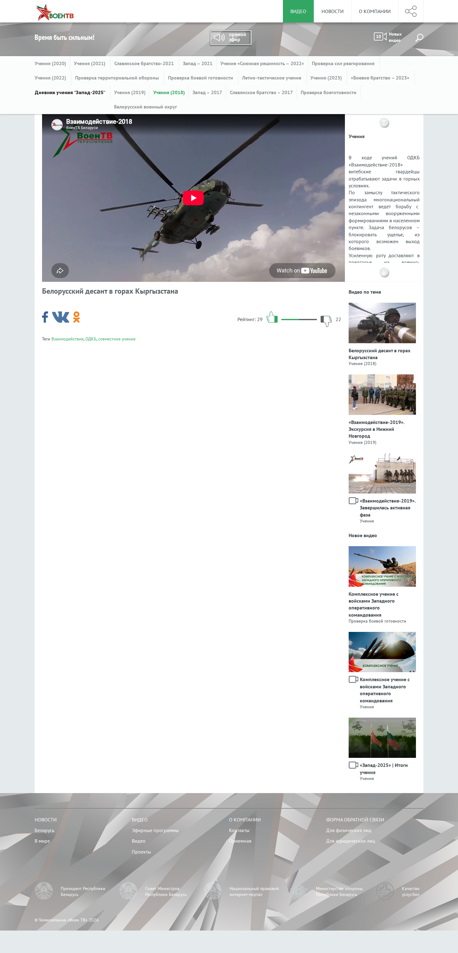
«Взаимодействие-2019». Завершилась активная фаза (386, 508)
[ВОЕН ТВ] (55, 11)
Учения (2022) (51, 78)
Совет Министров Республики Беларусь (166, 892)
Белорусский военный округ (145, 106)
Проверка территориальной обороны (117, 78)
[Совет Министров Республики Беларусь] (128, 891)
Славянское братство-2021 (144, 63)
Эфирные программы (155, 830)
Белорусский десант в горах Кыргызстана (379, 353)
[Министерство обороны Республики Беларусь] (299, 892)
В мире (42, 841)
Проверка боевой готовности (201, 78)
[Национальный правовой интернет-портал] (212, 891)
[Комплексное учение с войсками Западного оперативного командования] (382, 549)
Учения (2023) (326, 78)
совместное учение (117, 339)
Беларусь (44, 830)
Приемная (240, 841)
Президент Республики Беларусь (83, 892)
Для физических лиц (348, 830)
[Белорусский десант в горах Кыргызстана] (382, 306)
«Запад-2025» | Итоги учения (384, 768)
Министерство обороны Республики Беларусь (339, 892)
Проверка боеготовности (328, 92)
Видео (140, 819)
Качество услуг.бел (411, 892)
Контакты (239, 830)
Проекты (141, 852)
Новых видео (389, 37)
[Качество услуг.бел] (385, 892)
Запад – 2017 (207, 92)
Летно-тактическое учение (272, 78)
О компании (375, 11)
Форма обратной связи (355, 819)
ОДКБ (90, 339)
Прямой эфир (230, 38)
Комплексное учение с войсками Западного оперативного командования (373, 604)
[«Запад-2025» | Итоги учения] (382, 721)
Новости (333, 11)
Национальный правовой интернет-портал (254, 892)
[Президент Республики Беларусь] (44, 891)
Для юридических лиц (350, 841)
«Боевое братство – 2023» (381, 78)
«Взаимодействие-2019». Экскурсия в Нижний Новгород (376, 429)
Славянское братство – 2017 (261, 92)
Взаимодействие (67, 339)
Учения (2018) (169, 92)
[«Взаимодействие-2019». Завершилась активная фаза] (382, 456)
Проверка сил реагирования (344, 63)
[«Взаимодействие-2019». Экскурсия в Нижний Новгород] (382, 378)
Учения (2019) (130, 92)
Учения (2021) (90, 63)
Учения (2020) (50, 63)
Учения (367, 521)
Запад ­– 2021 (197, 63)
